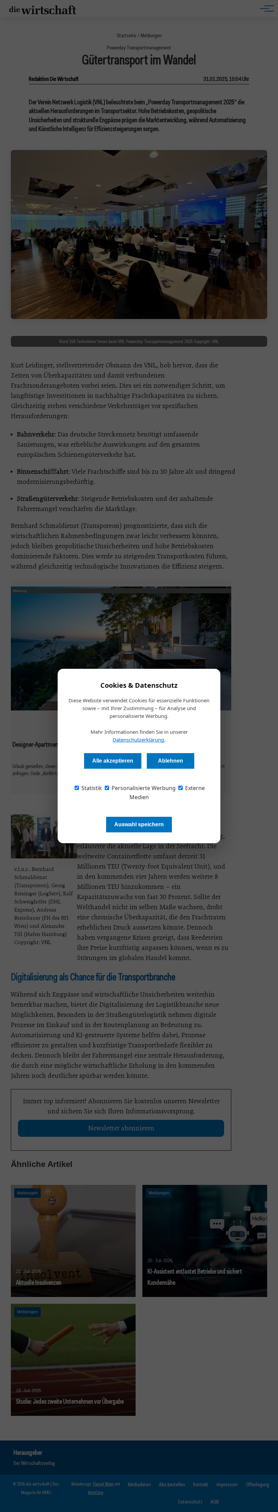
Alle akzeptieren (112, 761)
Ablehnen (170, 761)
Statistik (91, 788)
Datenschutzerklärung (138, 739)
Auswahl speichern (139, 824)
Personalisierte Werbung (143, 788)
